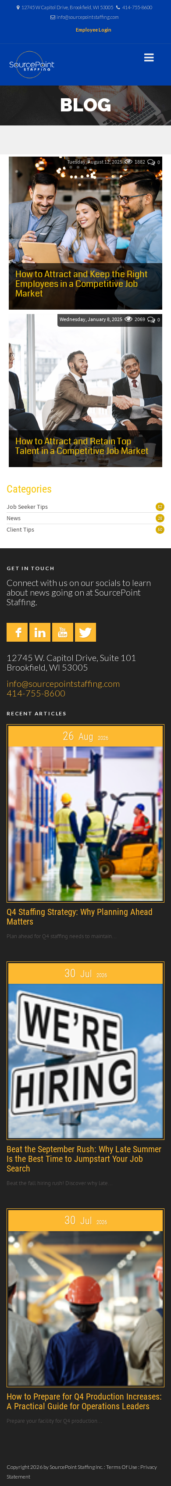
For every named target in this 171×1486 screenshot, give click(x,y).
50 (160, 529)
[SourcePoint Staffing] (32, 64)
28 (160, 518)
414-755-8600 (137, 7)
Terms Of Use (121, 1467)
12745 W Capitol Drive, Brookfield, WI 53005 (67, 7)
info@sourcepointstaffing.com (88, 17)
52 (160, 507)
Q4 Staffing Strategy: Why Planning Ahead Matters (80, 917)
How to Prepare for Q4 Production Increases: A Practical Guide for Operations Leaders (84, 1401)
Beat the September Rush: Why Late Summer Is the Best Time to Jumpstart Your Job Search (84, 1159)
